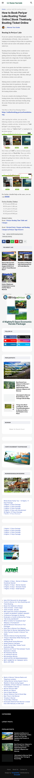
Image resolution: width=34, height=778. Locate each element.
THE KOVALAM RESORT (11, 619)
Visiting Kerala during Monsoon (13, 641)
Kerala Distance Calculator (12, 643)
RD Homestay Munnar (10, 652)
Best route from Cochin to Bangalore (15, 611)
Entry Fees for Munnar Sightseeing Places (16, 630)
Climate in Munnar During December (15, 636)
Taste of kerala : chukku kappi (13, 607)
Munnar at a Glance (10, 690)
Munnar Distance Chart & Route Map (15, 694)
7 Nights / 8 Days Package (12, 514)
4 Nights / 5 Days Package (12, 506)
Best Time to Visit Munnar (11, 696)
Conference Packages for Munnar (14, 615)
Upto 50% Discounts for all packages (15, 600)
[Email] (21, 241)
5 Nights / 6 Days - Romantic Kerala (15, 587)
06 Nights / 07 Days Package (13, 512)
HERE (7, 196)
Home (3, 9)
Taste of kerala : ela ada (11, 609)
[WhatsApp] (12, 241)
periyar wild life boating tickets (16, 9)
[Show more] (25, 241)
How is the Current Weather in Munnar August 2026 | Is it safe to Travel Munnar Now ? (9, 266)
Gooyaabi (17, 774)
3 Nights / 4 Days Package (12, 504)
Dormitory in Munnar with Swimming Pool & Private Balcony (24, 264)
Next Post (28, 294)
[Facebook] (4, 241)
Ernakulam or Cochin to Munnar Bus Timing (17, 617)
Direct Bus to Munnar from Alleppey (15, 628)
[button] (2, 2)
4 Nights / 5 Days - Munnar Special (15, 585)
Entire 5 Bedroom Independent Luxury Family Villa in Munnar (8, 286)
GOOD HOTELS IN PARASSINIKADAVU (15, 658)
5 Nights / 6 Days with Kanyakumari (15, 510)
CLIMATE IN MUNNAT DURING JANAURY (16, 613)
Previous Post (7, 294)
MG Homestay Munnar (10, 656)
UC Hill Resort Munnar (10, 654)
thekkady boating (7, 236)
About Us (15, 769)
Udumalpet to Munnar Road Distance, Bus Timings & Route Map (23, 396)
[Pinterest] (16, 241)
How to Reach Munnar (10, 692)
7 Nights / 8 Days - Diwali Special (14, 588)
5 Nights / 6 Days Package (12, 508)
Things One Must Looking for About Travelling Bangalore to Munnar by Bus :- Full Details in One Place (22, 409)
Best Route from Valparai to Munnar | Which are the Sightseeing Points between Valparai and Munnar (23, 386)
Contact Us (23, 769)
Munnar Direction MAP (10, 688)
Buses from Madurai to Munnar (13, 606)
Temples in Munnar (9, 698)
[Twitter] (8, 241)
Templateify (15, 773)
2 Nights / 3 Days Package (12, 528)
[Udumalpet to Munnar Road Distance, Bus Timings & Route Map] (9, 398)
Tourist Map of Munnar (11, 700)
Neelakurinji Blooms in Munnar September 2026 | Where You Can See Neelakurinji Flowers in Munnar (22, 736)
